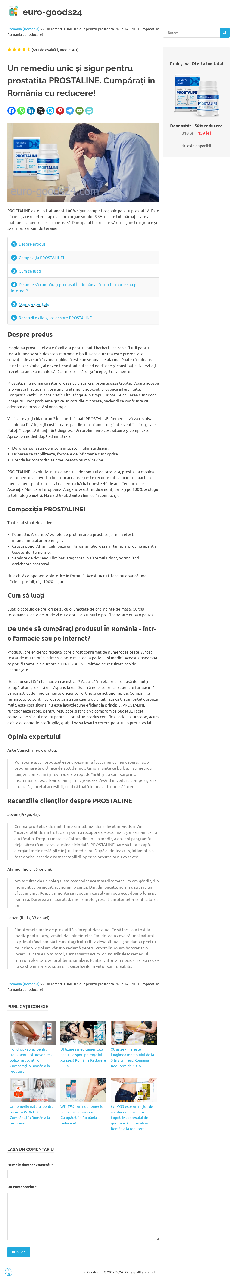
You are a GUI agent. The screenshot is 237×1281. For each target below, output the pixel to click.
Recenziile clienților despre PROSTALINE (55, 317)
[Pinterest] (60, 111)
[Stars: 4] (24, 49)
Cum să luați (30, 270)
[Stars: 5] (29, 49)
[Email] (79, 111)
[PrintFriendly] (89, 111)
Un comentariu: (22, 1186)
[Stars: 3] (19, 49)
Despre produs (32, 243)
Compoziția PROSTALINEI (41, 257)
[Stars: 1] (9, 49)
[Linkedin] (31, 111)
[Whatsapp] (21, 111)
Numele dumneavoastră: (30, 1164)
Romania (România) (23, 28)
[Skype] (50, 111)
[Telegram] (70, 111)
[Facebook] (11, 111)
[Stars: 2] (14, 49)
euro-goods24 (52, 12)
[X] (41, 111)
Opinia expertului (34, 303)
